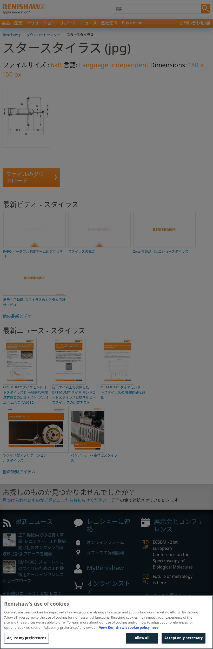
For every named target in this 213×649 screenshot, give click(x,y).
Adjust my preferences (26, 638)
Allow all (142, 638)
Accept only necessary (183, 638)
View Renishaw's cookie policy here (128, 627)
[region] (106, 622)
